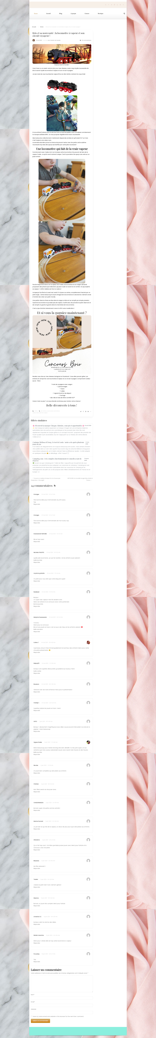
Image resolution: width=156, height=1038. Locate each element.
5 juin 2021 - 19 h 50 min (48, 898)
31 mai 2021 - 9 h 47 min (48, 494)
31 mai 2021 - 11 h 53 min (48, 592)
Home (41, 27)
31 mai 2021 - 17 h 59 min (49, 663)
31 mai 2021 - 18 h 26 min (49, 684)
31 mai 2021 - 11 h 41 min (53, 573)
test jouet (38, 412)
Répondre (37, 504)
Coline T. (36, 642)
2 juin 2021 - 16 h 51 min (47, 784)
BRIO (46, 134)
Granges (36, 494)
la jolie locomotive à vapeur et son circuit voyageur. (57, 70)
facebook (66, 376)
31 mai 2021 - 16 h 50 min (48, 642)
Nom (32, 995)
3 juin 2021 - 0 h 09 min (52, 802)
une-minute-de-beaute (54, 40)
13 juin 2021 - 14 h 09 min (53, 935)
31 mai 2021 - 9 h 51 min (55, 534)
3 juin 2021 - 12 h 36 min (52, 821)
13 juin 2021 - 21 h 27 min (48, 954)
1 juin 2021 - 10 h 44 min (45, 721)
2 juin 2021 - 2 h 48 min (51, 742)
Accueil (34, 27)
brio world (43, 411)
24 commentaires (86, 40)
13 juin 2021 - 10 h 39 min (50, 916)
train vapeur (44, 412)
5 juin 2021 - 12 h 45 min (48, 861)
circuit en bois (49, 411)
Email (33, 1002)
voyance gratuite (39, 573)
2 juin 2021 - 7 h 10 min (47, 765)
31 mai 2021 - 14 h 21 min (56, 617)
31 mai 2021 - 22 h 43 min (49, 703)
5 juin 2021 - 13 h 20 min (47, 879)
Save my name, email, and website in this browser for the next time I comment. (58, 1016)
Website (33, 1009)
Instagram (57, 376)
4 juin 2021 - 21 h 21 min (48, 840)
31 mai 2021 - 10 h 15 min (53, 552)
